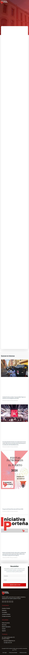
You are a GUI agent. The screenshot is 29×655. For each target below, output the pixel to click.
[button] (27, 2)
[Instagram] (5, 602)
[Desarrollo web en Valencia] (15, 649)
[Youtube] (10, 602)
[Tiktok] (12, 602)
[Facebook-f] (3, 602)
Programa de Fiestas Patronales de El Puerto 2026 (12, 509)
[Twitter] (8, 602)
